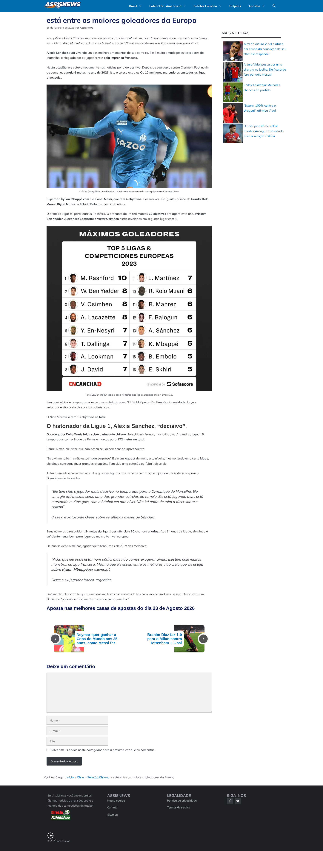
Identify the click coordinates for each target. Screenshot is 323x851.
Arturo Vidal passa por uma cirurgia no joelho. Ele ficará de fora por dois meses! (265, 69)
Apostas (254, 6)
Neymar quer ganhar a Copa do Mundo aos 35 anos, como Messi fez (97, 639)
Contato (112, 807)
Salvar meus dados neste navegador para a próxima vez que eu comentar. (102, 750)
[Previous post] (55, 638)
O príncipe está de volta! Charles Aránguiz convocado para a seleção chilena (264, 131)
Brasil (133, 6)
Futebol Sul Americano (165, 6)
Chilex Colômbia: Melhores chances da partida (262, 87)
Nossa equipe (116, 800)
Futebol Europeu (205, 6)
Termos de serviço (178, 807)
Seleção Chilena (98, 777)
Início (70, 777)
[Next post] (203, 638)
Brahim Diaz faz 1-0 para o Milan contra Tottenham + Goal (164, 639)
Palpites (235, 6)
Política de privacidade (182, 800)
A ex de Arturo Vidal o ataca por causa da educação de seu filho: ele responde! (265, 49)
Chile (80, 777)
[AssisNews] (62, 6)
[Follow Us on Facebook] (230, 801)
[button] (274, 6)
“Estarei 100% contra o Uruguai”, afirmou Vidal (260, 108)
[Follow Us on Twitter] (238, 801)
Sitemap (112, 814)
